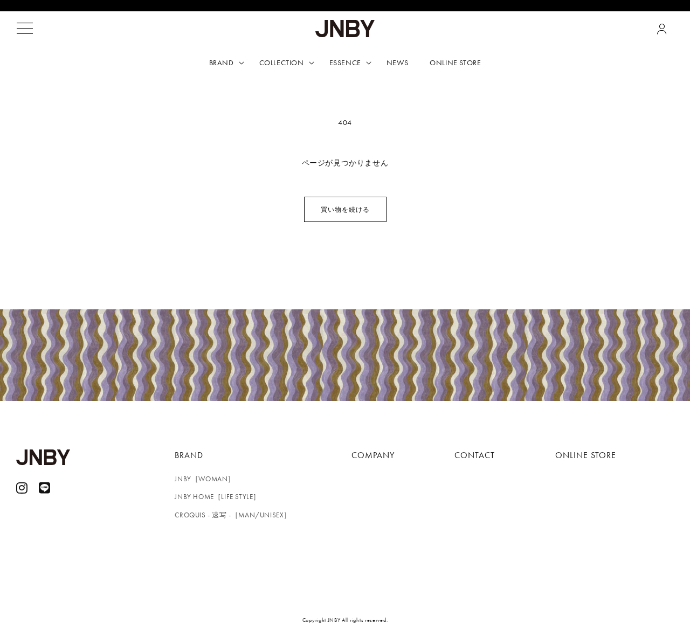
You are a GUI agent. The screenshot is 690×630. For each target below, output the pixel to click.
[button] (25, 28)
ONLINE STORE (585, 455)
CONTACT (474, 455)
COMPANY (373, 455)
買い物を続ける (345, 209)
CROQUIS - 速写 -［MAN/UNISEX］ (233, 515)
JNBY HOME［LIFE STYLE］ (217, 496)
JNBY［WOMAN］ (205, 478)
